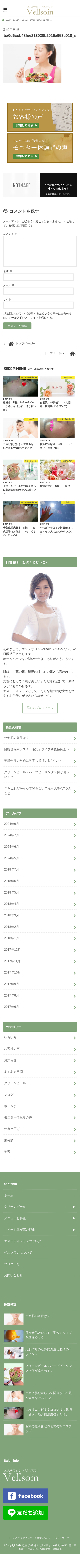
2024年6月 (11, 846)
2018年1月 (11, 938)
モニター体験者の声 (18, 1117)
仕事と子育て (13, 1129)
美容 (7, 1151)
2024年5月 (11, 858)
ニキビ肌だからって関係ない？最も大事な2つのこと (37, 790)
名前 (7, 271)
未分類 (8, 1140)
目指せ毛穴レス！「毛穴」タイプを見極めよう (36, 749)
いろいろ (10, 1037)
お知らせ (10, 1060)
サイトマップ (62, 1538)
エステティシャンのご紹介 (22, 1241)
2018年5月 (11, 892)
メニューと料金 (15, 1218)
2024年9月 (11, 823)
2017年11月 (12, 961)
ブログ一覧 (12, 1264)
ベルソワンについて (18, 1252)
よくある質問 (13, 1071)
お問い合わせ (13, 1275)
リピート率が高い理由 (19, 1229)
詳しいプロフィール (40, 707)
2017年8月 (11, 995)
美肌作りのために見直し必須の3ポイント (33, 760)
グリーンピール (15, 1083)
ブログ (8, 1094)
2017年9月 (11, 984)
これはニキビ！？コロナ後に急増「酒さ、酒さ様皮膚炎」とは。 (48, 1412)
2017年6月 (11, 1006)
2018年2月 (11, 926)
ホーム (8, 1195)
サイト (7, 299)
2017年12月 (12, 949)
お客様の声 (12, 1048)
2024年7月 (11, 835)
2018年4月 (11, 903)
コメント (10, 233)
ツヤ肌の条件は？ (16, 737)
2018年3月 (11, 915)
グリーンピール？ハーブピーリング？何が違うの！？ (36, 774)
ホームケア (12, 1106)
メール (9, 285)
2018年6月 (11, 881)
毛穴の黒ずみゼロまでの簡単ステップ (48, 1428)
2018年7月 (11, 869)
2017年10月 (12, 972)
